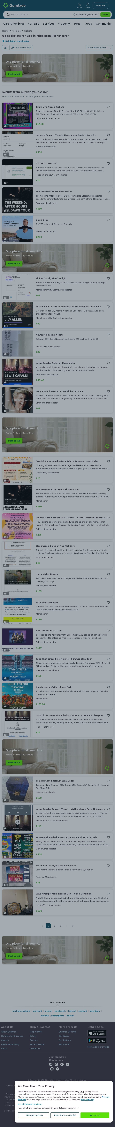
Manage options (34, 1115)
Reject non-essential (65, 1115)
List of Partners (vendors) (30, 1104)
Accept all (95, 1115)
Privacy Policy (87, 1099)
